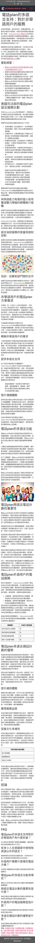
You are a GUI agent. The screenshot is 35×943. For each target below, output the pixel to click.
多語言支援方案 (20, 930)
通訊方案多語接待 (21, 933)
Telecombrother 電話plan (18, 34)
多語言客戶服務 (8, 930)
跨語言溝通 (10, 933)
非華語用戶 (15, 935)
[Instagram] (21, 3)
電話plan (13, 59)
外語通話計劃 (19, 928)
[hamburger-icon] (31, 8)
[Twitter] (18, 3)
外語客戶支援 (9, 928)
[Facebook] (14, 3)
